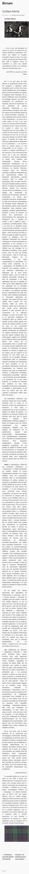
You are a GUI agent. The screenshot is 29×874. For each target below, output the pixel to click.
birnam (14, 15)
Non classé (21, 15)
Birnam (7, 3)
